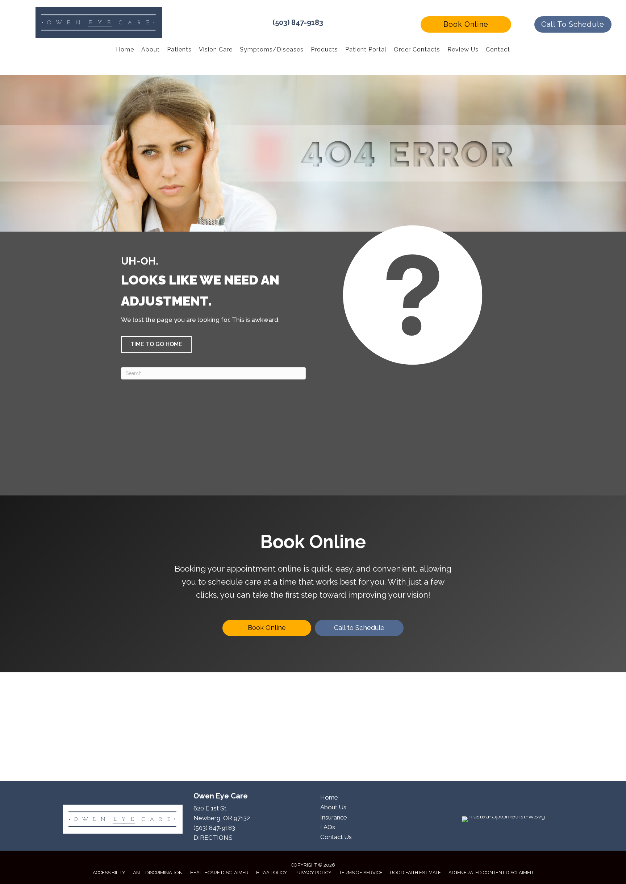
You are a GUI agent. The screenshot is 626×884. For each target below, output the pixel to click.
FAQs (327, 827)
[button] (466, 24)
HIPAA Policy (271, 872)
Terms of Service (361, 872)
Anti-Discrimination (158, 872)
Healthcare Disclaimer (219, 872)
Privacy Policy (313, 872)
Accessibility (109, 872)
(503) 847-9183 (297, 22)
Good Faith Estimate (415, 872)
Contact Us (336, 837)
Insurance (333, 817)
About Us (333, 807)
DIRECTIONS (213, 837)
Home (329, 797)
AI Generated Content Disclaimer (490, 872)
